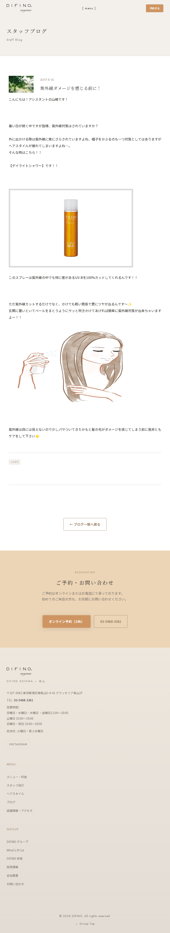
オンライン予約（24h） (66, 621)
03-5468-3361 (110, 621)
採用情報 (12, 867)
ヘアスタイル (15, 793)
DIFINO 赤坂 (15, 858)
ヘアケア (14, 461)
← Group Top (85, 924)
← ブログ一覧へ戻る (85, 524)
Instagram (18, 744)
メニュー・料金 (17, 777)
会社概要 (12, 875)
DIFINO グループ (17, 842)
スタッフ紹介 (15, 785)
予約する (155, 8)
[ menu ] (89, 8)
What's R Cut (15, 850)
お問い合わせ (15, 884)
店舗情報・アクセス (20, 810)
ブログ (11, 802)
